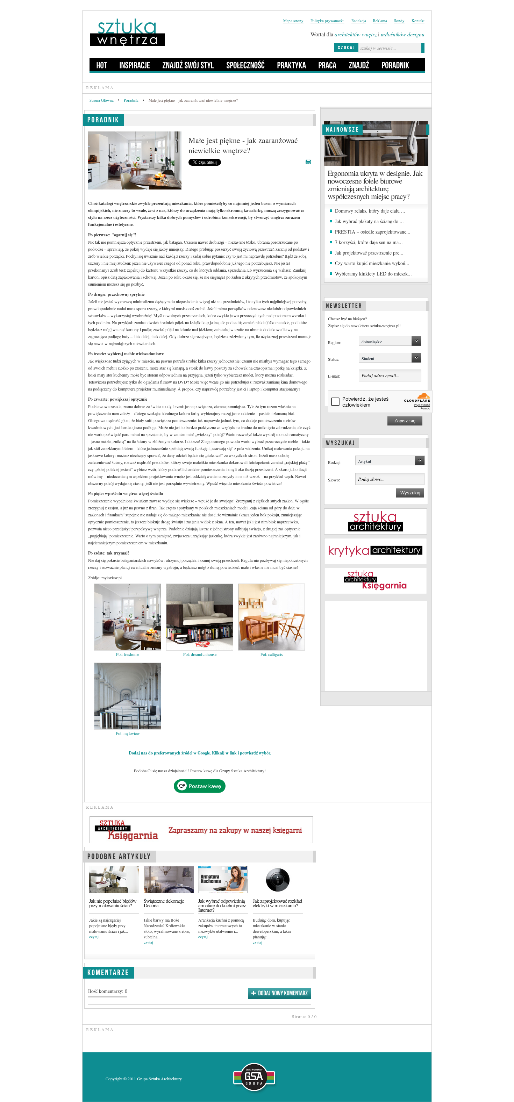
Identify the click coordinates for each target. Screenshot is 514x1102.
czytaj (94, 936)
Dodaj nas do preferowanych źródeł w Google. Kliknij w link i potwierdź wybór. (200, 753)
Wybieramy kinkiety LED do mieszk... (373, 273)
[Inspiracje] (135, 64)
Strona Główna (102, 100)
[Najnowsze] (342, 128)
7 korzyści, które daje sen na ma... (369, 242)
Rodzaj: (334, 462)
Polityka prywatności (327, 20)
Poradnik (131, 100)
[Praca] (327, 64)
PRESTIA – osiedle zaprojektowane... (373, 231)
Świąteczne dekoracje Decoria (164, 903)
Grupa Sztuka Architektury (159, 1078)
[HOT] (102, 64)
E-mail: (334, 376)
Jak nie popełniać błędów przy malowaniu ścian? (112, 903)
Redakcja (358, 20)
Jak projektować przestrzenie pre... (369, 252)
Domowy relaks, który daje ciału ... (370, 210)
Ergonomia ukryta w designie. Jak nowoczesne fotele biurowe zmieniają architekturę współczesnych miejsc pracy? (375, 184)
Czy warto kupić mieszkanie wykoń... (372, 263)
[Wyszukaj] (340, 442)
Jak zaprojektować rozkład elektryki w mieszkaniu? (277, 903)
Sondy (399, 20)
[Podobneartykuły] (119, 855)
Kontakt (418, 20)
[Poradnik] (395, 64)
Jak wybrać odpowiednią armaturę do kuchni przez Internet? (222, 906)
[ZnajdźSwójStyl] (188, 64)
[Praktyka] (292, 64)
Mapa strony (293, 20)
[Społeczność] (246, 64)
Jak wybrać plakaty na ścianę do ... (369, 221)
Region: (334, 342)
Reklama (380, 20)
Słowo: (334, 479)
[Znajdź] (359, 64)
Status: (333, 359)
